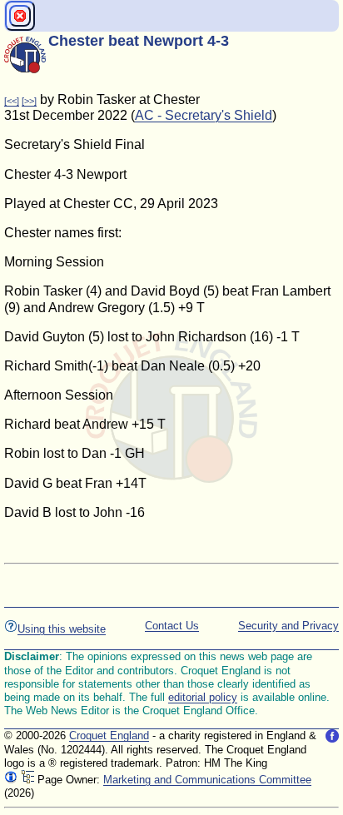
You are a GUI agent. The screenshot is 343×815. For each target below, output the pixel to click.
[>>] (29, 101)
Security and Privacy (288, 625)
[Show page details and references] (10, 779)
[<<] (11, 101)
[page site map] (27, 779)
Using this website (61, 629)
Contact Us (172, 625)
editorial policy (202, 697)
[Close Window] (20, 16)
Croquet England (109, 735)
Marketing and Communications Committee (207, 779)
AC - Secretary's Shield (203, 115)
